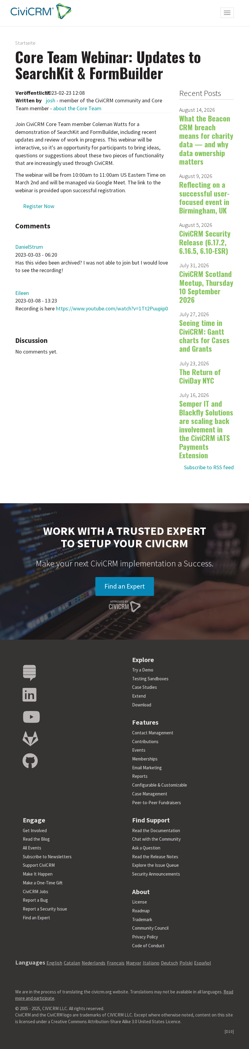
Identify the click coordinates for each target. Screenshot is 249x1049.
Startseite (25, 43)
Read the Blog (36, 839)
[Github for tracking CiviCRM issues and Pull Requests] (30, 761)
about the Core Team (77, 108)
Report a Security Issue (45, 909)
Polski (186, 963)
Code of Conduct (148, 945)
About (141, 891)
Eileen (22, 292)
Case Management (149, 794)
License (139, 902)
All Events (32, 848)
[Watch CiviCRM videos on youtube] (31, 717)
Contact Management (152, 733)
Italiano (151, 963)
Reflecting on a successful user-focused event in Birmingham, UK (204, 197)
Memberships (145, 759)
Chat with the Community (156, 839)
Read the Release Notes (155, 856)
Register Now (38, 206)
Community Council (150, 928)
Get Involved (35, 830)
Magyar (133, 963)
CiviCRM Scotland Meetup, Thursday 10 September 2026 (206, 286)
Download (141, 705)
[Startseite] (39, 11)
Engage (34, 820)
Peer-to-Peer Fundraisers (156, 802)
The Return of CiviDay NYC (200, 376)
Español (202, 963)
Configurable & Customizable (159, 785)
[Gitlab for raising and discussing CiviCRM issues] (30, 739)
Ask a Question (146, 848)
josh (50, 100)
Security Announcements (156, 874)
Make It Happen (38, 874)
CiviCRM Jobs (35, 891)
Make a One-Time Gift (43, 883)
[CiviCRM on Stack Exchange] (29, 673)
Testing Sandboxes (150, 679)
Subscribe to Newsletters (47, 856)
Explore (143, 659)
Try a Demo (142, 670)
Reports (140, 776)
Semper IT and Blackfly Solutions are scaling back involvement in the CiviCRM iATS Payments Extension (206, 429)
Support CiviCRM (39, 865)
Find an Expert (124, 586)
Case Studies (144, 687)
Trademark (142, 919)
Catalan (72, 963)
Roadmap (141, 911)
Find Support (151, 820)
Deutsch (169, 963)
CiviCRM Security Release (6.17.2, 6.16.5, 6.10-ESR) (204, 242)
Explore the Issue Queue (155, 865)
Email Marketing (147, 768)
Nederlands (93, 963)
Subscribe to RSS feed (209, 467)
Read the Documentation (156, 830)
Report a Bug (35, 900)
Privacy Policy (145, 937)
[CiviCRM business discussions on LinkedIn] (29, 695)
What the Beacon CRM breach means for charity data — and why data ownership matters (206, 139)
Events (138, 750)
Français (115, 963)
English (54, 963)
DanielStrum (29, 246)
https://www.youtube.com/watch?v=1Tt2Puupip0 (112, 308)
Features (145, 722)
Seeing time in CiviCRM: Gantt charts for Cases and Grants (204, 335)
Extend (139, 696)
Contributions (145, 741)
